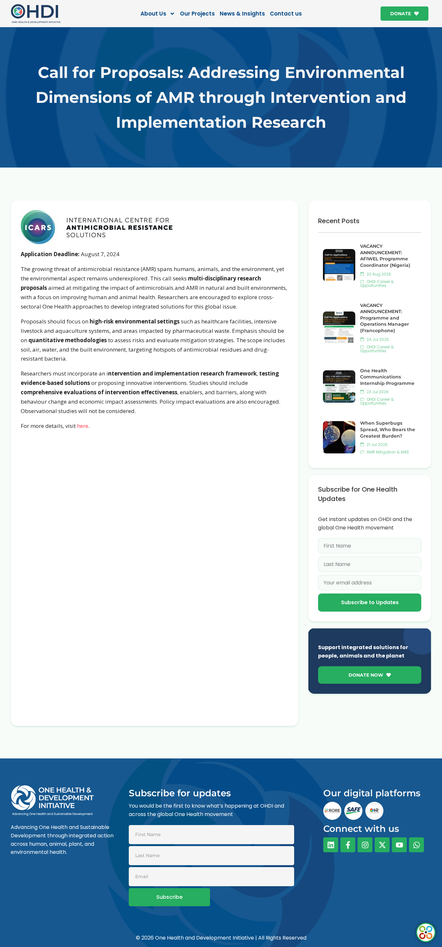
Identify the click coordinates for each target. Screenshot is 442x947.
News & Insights (242, 13)
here (82, 426)
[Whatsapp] (416, 844)
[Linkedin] (330, 844)
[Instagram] (365, 844)
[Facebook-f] (347, 844)
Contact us (286, 13)
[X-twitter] (382, 844)
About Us (153, 13)
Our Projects (197, 13)
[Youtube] (399, 844)
